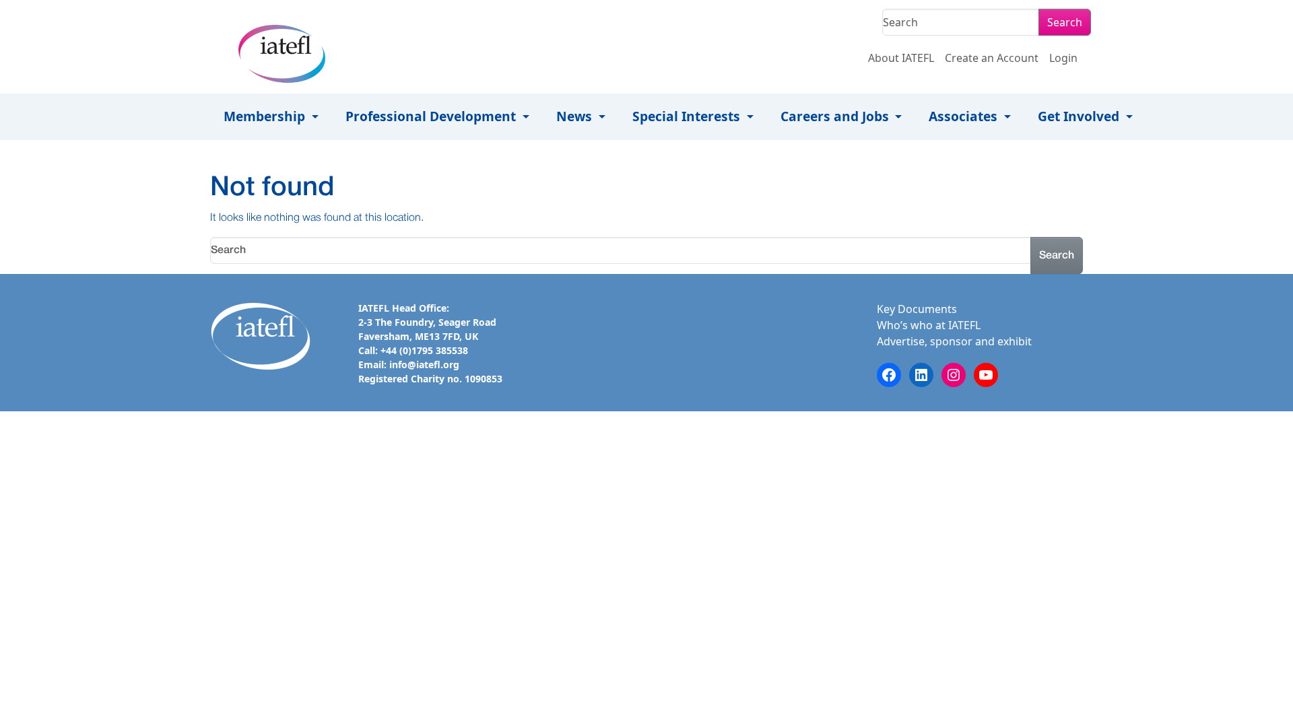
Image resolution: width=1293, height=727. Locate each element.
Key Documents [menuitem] (917, 309)
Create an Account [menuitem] (991, 57)
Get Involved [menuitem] (1080, 116)
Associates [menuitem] (965, 116)
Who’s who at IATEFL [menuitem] (929, 325)
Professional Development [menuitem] (432, 116)
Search (1064, 22)
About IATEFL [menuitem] (901, 57)
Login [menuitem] (1063, 57)
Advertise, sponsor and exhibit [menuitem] (954, 341)
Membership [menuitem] (266, 116)
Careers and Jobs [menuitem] (836, 116)
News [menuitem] (575, 116)
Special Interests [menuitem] (687, 116)
